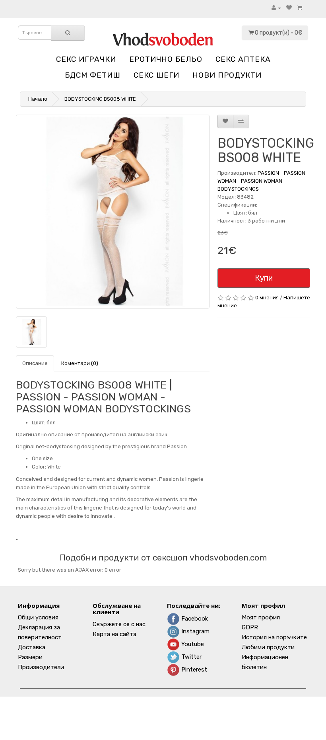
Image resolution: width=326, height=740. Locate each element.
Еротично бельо (165, 59)
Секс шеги (156, 75)
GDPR (250, 627)
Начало (37, 99)
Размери (30, 657)
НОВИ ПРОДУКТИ (227, 75)
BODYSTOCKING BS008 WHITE (100, 99)
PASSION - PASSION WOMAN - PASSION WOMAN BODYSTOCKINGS (261, 181)
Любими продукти (268, 647)
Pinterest (193, 669)
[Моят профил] (276, 8)
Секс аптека (243, 59)
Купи (264, 278)
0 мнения (267, 298)
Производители (41, 667)
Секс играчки (86, 59)
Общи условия (38, 617)
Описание (35, 363)
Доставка (31, 647)
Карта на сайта (114, 634)
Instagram (195, 631)
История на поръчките (274, 637)
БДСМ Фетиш (92, 75)
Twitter (191, 656)
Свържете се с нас (119, 624)
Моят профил (261, 617)
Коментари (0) (79, 363)
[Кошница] (299, 8)
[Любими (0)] (289, 8)
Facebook (194, 618)
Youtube (192, 644)
